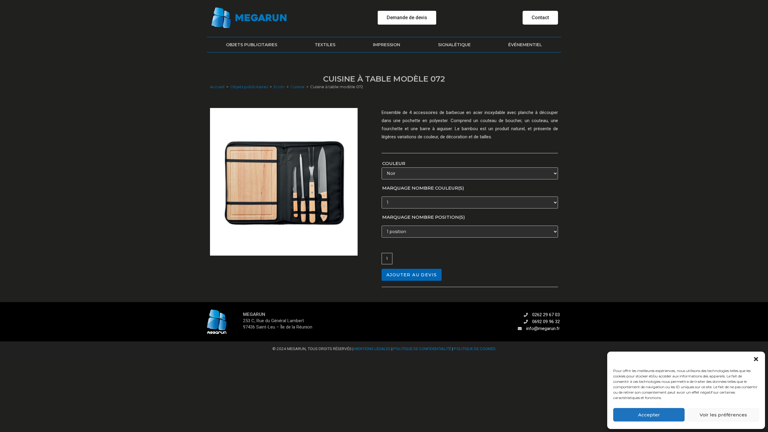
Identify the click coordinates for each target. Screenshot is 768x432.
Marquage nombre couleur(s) (423, 188)
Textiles (325, 44)
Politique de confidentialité (422, 348)
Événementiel (525, 44)
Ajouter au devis (411, 275)
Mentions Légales (372, 348)
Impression (386, 44)
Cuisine (297, 86)
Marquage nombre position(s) (423, 217)
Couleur (393, 163)
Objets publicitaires (251, 44)
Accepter (649, 415)
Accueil (217, 86)
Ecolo (279, 86)
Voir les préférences (723, 415)
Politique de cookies (475, 348)
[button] (756, 359)
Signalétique (454, 44)
